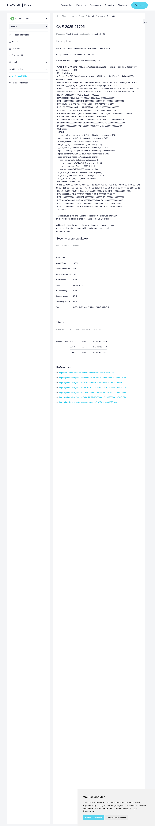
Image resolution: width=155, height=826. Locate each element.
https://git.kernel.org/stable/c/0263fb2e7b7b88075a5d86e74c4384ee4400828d (92, 378)
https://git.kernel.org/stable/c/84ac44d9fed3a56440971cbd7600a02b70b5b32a (92, 397)
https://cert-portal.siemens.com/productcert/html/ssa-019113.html (86, 373)
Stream (82, 16)
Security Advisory (19, 76)
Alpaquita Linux (68, 16)
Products (80, 5)
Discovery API (18, 55)
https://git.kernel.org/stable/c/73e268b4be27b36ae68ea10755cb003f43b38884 (92, 392)
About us (121, 5)
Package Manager (20, 83)
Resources (94, 5)
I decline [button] (98, 817)
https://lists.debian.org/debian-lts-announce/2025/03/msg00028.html (88, 402)
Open (145, 22)
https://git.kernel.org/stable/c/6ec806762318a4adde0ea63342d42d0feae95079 (92, 387)
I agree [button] (88, 817)
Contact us (139, 5)
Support (108, 5)
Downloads (66, 5)
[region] (28, 418)
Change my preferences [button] (116, 817)
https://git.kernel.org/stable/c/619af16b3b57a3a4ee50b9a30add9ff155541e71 (92, 383)
